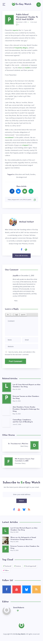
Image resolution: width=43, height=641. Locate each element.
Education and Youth (22, 174)
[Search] (38, 4)
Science (18, 566)
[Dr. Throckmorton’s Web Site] (21, 445)
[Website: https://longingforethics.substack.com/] (26, 249)
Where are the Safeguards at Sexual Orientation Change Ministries (23, 538)
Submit (21, 501)
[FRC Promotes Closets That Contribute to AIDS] (21, 461)
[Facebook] (14, 509)
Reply (16, 300)
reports (15, 30)
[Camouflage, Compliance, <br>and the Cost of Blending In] (6, 422)
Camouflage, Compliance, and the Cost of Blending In (23, 421)
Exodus (32, 174)
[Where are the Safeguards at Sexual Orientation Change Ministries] (5, 540)
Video (6, 570)
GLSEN (27, 68)
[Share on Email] (24, 191)
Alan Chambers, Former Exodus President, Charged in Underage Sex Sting (26, 409)
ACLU (20, 68)
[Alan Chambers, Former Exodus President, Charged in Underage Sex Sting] (6, 410)
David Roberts (18, 608)
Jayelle (16, 276)
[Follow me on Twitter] (17, 249)
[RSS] (29, 509)
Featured (7, 566)
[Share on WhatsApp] (31, 191)
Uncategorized (21, 177)
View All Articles (21, 255)
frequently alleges (21, 48)
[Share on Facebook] (12, 191)
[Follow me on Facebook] (21, 249)
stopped (25, 145)
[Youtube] (19, 509)
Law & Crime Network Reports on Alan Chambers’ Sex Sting (26, 385)
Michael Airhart (26, 222)
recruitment (9, 137)
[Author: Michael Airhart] (13, 221)
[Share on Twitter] (18, 191)
